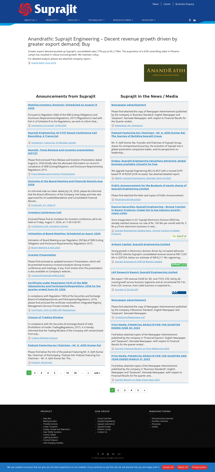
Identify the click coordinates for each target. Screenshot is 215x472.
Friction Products (50, 440)
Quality (155, 427)
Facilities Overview (160, 421)
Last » (97, 372)
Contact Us (102, 432)
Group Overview (104, 418)
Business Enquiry (184, 4)
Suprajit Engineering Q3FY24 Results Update (138, 261)
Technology (95, 20)
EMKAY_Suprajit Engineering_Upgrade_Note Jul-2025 (143, 178)
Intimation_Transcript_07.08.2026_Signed (53, 142)
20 (75, 372)
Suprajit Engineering (106, 421)
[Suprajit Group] (48, 8)
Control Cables (49, 435)
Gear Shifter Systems (52, 432)
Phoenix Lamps (104, 429)
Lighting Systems (50, 437)
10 (67, 372)
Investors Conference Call (45, 212)
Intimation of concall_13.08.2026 (48, 125)
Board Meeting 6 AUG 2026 (45, 247)
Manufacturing (122, 20)
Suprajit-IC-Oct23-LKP (126, 289)
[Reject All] (211, 467)
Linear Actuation (50, 427)
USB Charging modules (53, 443)
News (156, 4)
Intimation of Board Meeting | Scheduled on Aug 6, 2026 (64, 233)
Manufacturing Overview (162, 418)
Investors (147, 20)
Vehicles (72, 20)
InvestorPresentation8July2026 (48, 275)
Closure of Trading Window (45, 317)
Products (51, 20)
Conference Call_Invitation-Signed (49, 226)
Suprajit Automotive (106, 424)
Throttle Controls (50, 424)
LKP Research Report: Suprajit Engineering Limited (144, 272)
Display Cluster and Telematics (56, 429)
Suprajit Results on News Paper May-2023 (137, 379)
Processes (156, 424)
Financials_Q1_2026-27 (43, 205)
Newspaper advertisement (128, 104)
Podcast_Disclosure (41, 362)
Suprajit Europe (104, 427)
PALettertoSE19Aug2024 (128, 199)
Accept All (168, 467)
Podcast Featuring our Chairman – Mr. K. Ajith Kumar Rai (64, 345)
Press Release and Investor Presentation (53, 173)
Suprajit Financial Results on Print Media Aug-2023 (142, 348)
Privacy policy (199, 467)
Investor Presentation (42, 255)
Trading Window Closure (44, 337)
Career (167, 4)
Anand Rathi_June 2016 (43, 62)
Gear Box (47, 418)
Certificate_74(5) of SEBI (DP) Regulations (53, 310)
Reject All (183, 467)
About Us (29, 20)
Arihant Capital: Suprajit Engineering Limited (140, 244)
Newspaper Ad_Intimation (129, 125)
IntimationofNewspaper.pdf (130, 317)
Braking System (50, 421)
